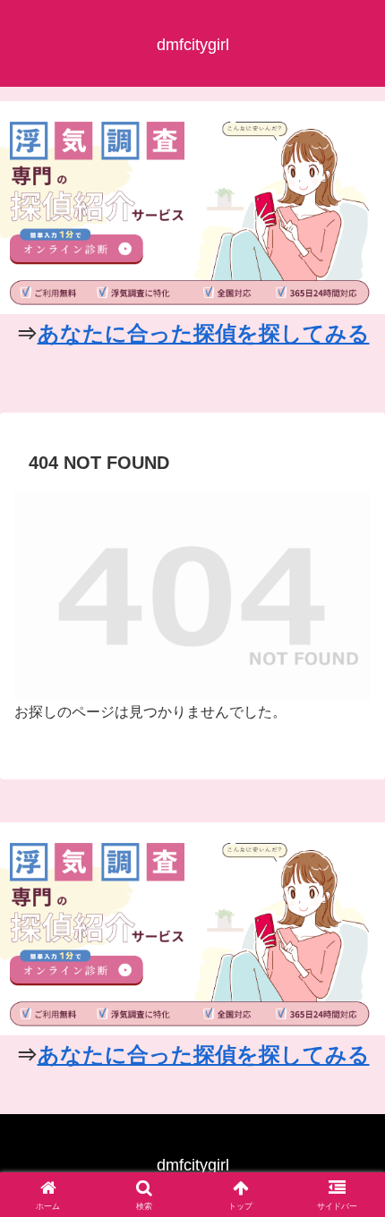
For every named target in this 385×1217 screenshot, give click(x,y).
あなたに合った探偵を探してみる (204, 333)
